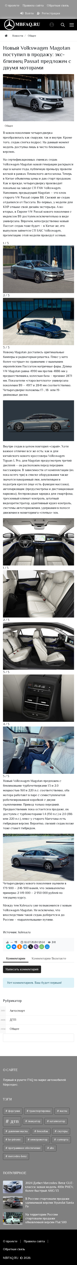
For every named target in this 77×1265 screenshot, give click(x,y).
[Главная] (6, 36)
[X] (30, 946)
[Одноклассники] (19, 946)
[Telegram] (25, 946)
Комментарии (15, 958)
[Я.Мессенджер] (8, 946)
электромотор (38, 1139)
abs (51, 1148)
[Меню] (72, 24)
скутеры (62, 1131)
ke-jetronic (14, 1139)
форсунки (14, 1110)
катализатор (57, 1121)
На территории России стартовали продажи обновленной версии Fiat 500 (46, 1218)
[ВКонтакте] (14, 946)
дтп (14, 1121)
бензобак (42, 1131)
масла (63, 1110)
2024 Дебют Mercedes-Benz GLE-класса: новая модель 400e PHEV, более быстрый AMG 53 (49, 1186)
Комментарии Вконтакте (49, 958)
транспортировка (39, 1110)
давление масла (18, 1131)
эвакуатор (33, 1121)
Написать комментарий (22, 969)
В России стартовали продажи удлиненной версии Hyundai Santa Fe (49, 1202)
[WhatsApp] (41, 946)
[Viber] (36, 946)
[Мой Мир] (47, 946)
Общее (9, 125)
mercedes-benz (17, 1156)
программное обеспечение (24, 1148)
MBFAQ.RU (10, 1258)
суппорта (62, 1139)
